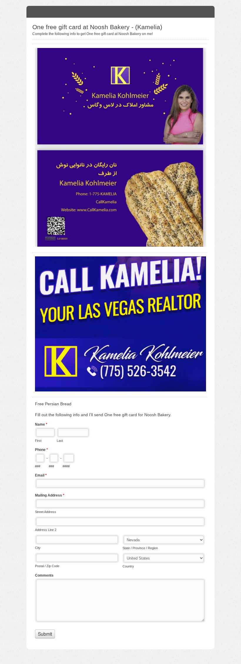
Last (60, 440)
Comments (44, 575)
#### (66, 466)
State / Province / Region (140, 548)
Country (128, 566)
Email (41, 475)
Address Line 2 (45, 530)
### (37, 466)
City (38, 548)
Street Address (45, 512)
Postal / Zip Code (47, 566)
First (38, 440)
